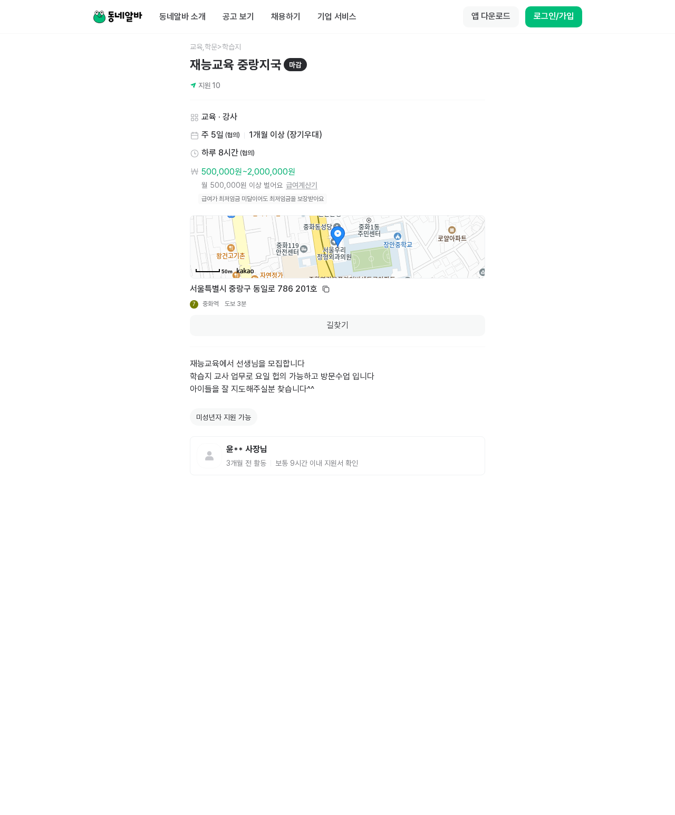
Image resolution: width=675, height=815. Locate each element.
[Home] (117, 17)
